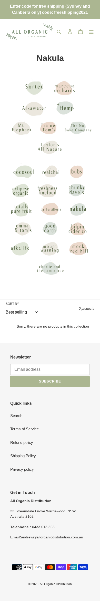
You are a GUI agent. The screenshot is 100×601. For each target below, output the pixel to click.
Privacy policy (22, 469)
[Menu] (91, 31)
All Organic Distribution (56, 584)
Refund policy (21, 442)
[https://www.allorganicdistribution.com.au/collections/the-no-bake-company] (78, 135)
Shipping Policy (23, 456)
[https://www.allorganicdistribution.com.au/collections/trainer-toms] (49, 116)
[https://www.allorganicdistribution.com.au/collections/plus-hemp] (64, 116)
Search (16, 415)
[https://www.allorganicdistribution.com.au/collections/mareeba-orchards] (63, 96)
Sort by (12, 304)
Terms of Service (24, 429)
